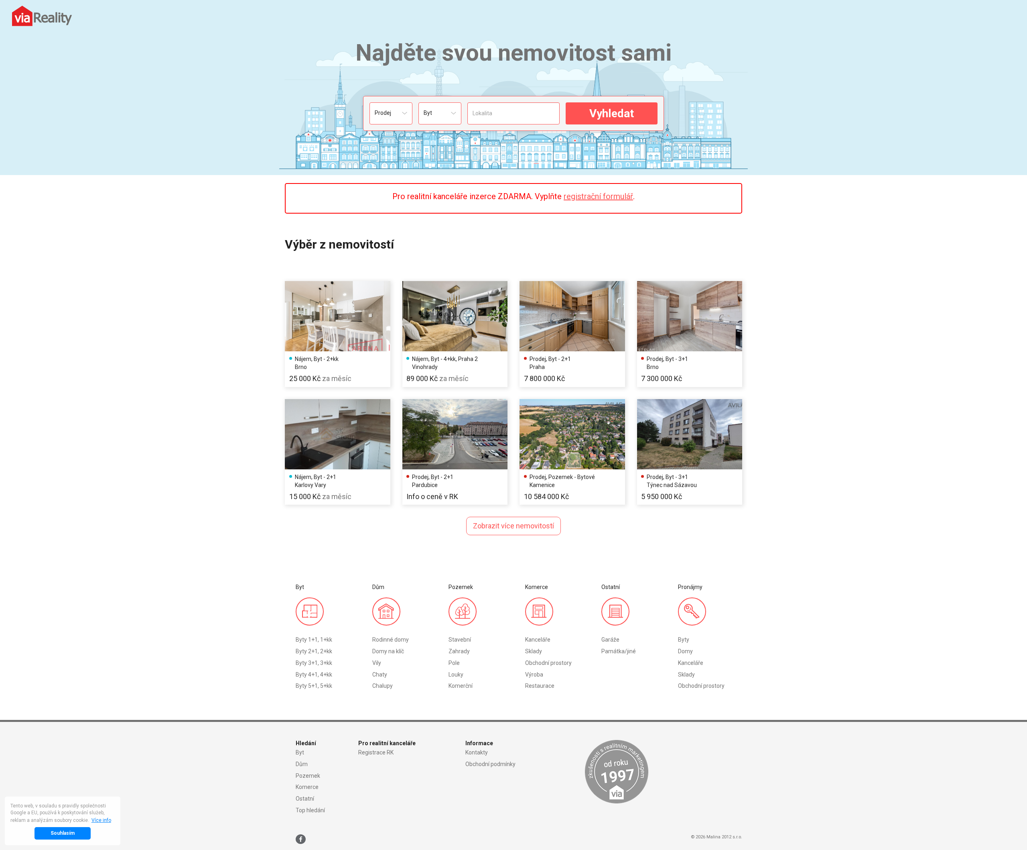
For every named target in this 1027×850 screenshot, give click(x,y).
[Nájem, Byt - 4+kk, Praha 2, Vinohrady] (455, 316)
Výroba (534, 674)
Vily (376, 663)
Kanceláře (537, 639)
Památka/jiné (618, 651)
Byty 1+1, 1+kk (314, 639)
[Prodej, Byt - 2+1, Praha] (572, 316)
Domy (685, 651)
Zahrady (459, 651)
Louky (456, 674)
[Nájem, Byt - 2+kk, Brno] (337, 316)
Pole (454, 663)
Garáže (610, 639)
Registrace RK (376, 752)
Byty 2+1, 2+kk (314, 651)
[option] (337, 334)
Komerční (461, 686)
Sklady (533, 651)
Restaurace (539, 686)
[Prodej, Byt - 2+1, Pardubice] (455, 434)
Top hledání (310, 810)
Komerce (307, 787)
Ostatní (305, 798)
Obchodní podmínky (490, 764)
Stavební (460, 639)
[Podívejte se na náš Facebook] (301, 839)
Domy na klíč (388, 651)
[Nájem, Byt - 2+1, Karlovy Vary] (337, 434)
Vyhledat (611, 113)
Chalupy (382, 686)
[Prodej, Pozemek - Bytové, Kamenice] (572, 434)
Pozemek (308, 776)
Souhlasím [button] (63, 833)
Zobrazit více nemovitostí (513, 526)
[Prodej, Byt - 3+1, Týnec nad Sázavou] (690, 434)
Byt (300, 752)
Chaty (379, 674)
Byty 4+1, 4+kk (314, 674)
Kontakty (476, 752)
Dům (302, 764)
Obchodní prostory (548, 663)
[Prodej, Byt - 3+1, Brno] (690, 316)
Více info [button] (101, 820)
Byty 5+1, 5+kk (314, 686)
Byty (683, 639)
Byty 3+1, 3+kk (314, 663)
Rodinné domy (390, 639)
